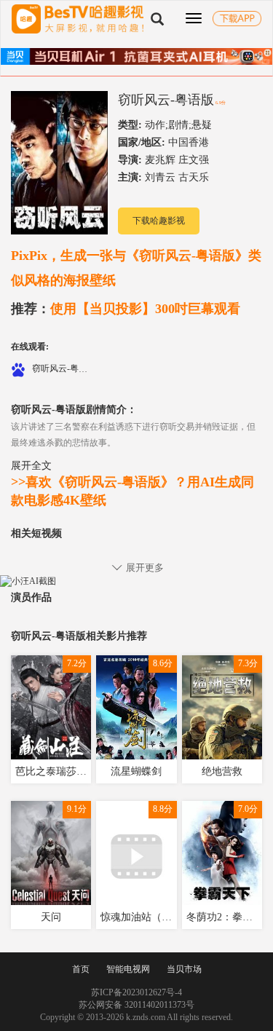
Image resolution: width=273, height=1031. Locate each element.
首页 (81, 969)
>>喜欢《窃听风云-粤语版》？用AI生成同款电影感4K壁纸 (132, 491)
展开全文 (31, 465)
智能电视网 (128, 969)
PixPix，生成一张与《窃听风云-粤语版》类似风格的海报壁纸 (136, 268)
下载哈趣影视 (158, 221)
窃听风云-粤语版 (166, 99)
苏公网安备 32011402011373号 (136, 1005)
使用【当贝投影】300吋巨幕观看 (125, 308)
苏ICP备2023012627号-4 (136, 992)
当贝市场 (184, 969)
